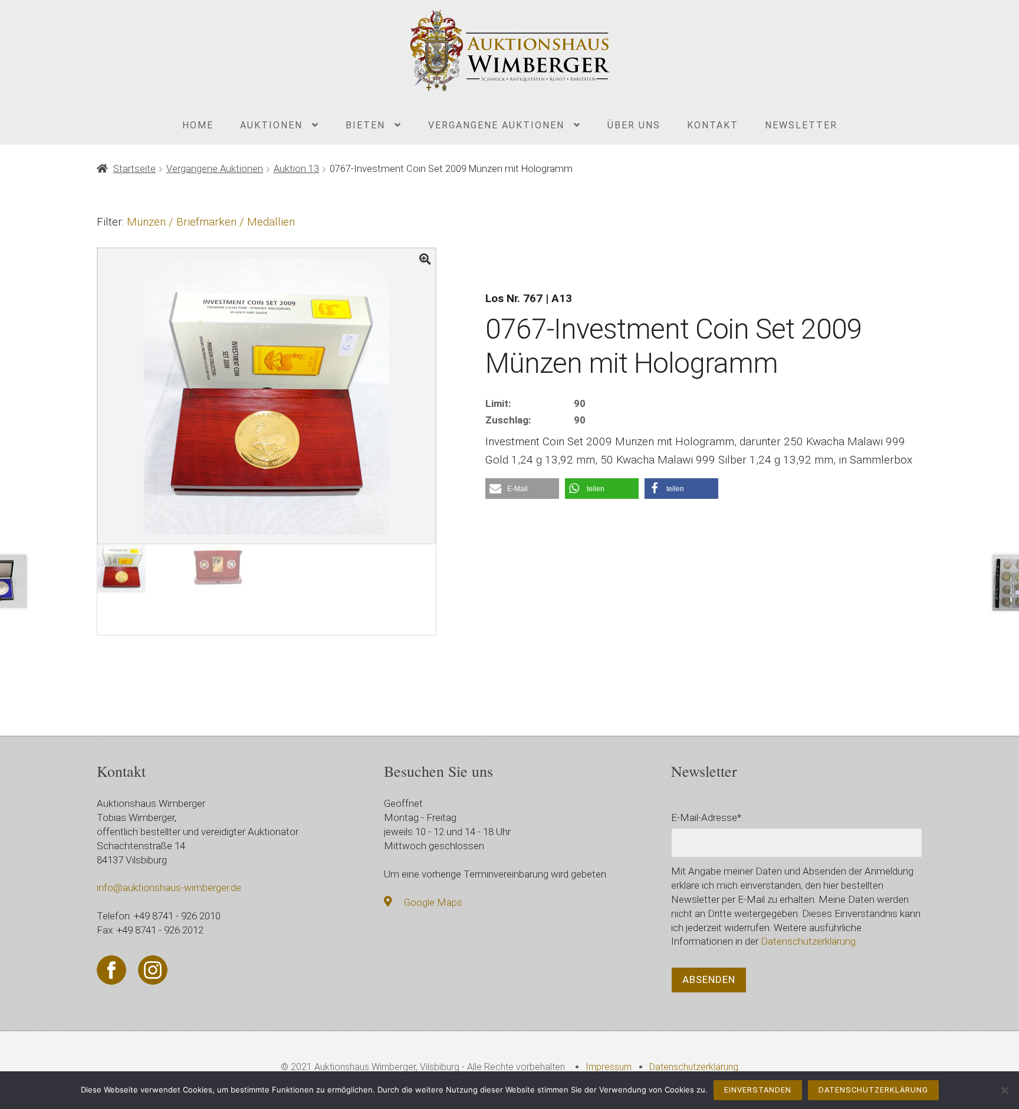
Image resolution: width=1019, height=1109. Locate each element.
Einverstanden (757, 1089)
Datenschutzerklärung (808, 941)
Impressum (609, 1066)
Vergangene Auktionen (496, 125)
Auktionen (271, 125)
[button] (522, 488)
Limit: (498, 403)
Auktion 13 (296, 168)
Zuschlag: (508, 420)
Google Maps (433, 902)
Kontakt (712, 125)
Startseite (134, 168)
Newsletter (801, 125)
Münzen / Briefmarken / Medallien (211, 222)
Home (197, 125)
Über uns (633, 125)
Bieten (365, 125)
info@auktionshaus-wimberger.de (169, 887)
